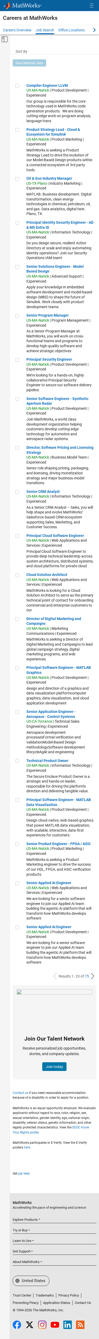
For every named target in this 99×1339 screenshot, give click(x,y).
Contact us (20, 1093)
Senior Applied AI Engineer (48, 883)
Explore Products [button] (25, 1220)
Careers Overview (17, 30)
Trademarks (45, 1295)
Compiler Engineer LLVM (47, 85)
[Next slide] (89, 29)
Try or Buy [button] (20, 1230)
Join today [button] (54, 1067)
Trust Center (22, 1295)
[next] (92, 976)
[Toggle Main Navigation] (91, 5)
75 (87, 976)
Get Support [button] (21, 1251)
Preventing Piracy (26, 1303)
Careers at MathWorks (30, 18)
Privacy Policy (68, 1295)
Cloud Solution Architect (46, 575)
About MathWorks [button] (26, 1262)
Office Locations (71, 30)
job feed (24, 1173)
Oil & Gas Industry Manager (49, 178)
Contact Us (83, 1303)
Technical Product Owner (47, 761)
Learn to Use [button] (22, 1241)
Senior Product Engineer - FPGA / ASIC (58, 844)
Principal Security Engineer (49, 359)
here (27, 1147)
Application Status (56, 1303)
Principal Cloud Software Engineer (55, 535)
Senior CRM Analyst (43, 491)
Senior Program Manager (47, 315)
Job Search (45, 30)
